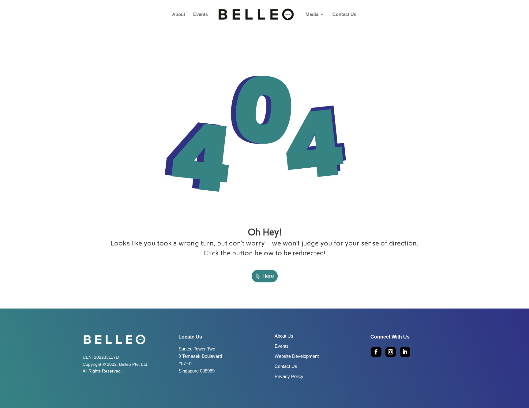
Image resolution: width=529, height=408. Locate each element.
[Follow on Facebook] (376, 352)
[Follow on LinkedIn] (405, 352)
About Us (284, 336)
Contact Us (344, 14)
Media (312, 14)
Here (268, 276)
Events (200, 14)
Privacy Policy (289, 376)
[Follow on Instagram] (390, 352)
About (178, 14)
